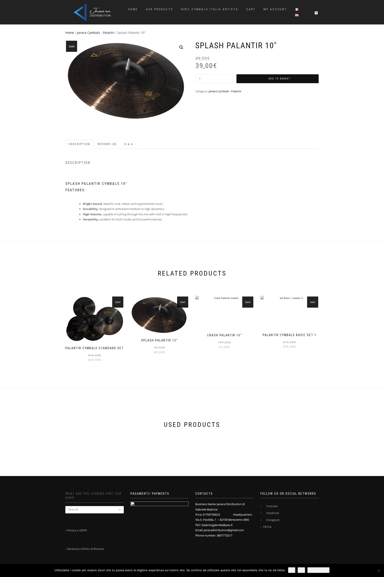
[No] (378, 570)
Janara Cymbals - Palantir (95, 32)
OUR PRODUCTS (159, 9)
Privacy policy (318, 570)
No (301, 570)
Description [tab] (79, 144)
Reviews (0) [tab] (107, 144)
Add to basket (279, 78)
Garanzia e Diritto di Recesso (85, 549)
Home (133, 9)
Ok (292, 570)
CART (251, 9)
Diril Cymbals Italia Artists (209, 9)
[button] (181, 47)
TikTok (267, 527)
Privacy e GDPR (77, 530)
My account (275, 9)
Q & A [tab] (128, 144)
